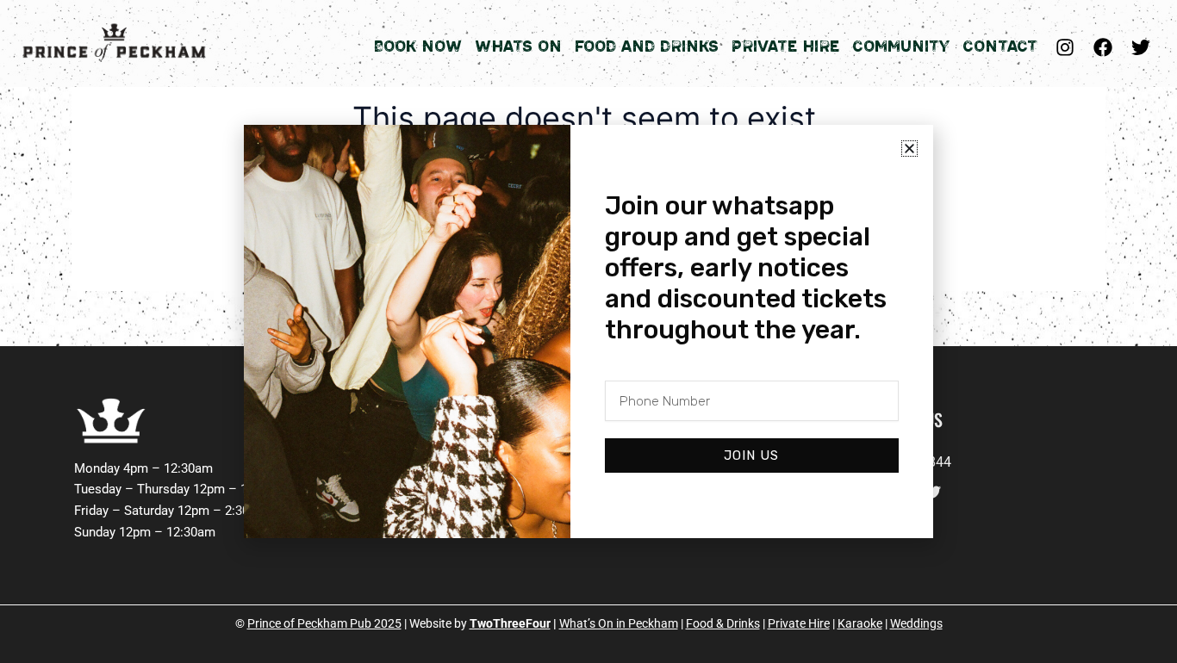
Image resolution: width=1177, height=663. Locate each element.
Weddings (916, 623)
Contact (999, 46)
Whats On (518, 46)
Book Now (417, 46)
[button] (909, 148)
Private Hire (785, 46)
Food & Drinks (723, 623)
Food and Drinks (647, 46)
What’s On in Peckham (618, 623)
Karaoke (860, 623)
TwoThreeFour (510, 623)
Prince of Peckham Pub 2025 (324, 623)
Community (901, 46)
